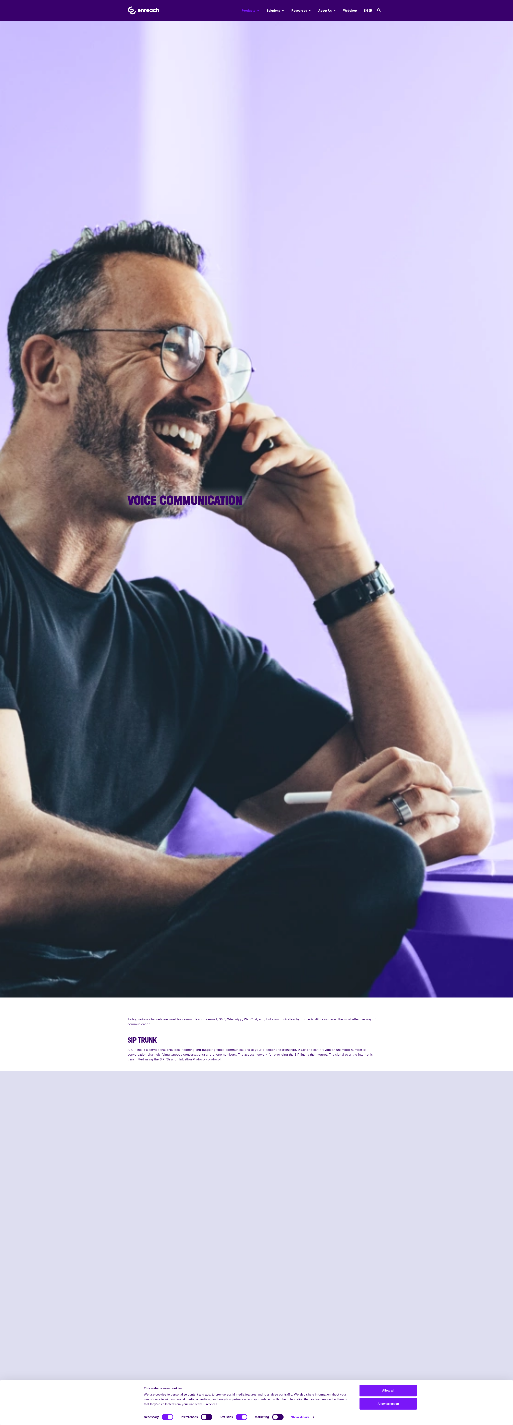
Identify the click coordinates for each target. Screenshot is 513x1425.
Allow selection (388, 1403)
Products (249, 10)
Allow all (388, 1390)
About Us (325, 10)
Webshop (350, 10)
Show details (300, 1417)
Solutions (274, 10)
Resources (299, 10)
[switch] (206, 1417)
